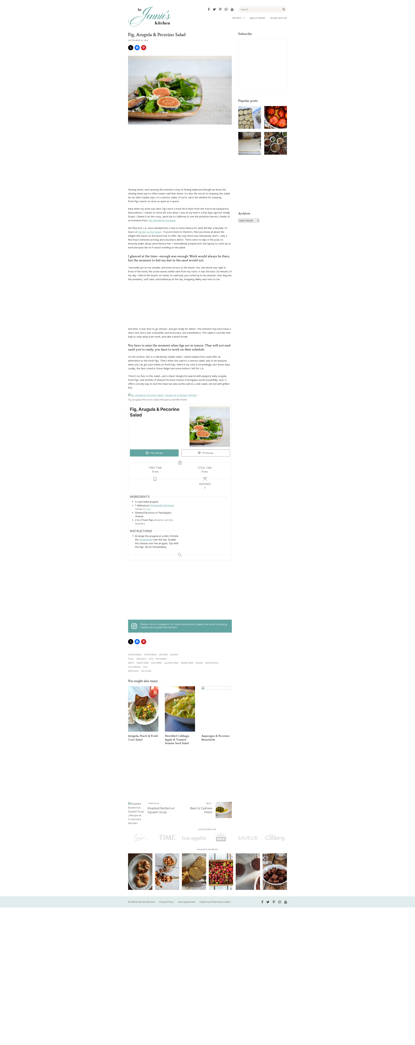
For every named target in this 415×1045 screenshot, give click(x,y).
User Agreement (186, 902)
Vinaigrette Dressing (162, 505)
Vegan (199, 663)
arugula (141, 659)
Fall (145, 667)
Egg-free (156, 663)
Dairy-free (143, 663)
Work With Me (278, 18)
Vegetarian (211, 663)
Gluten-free (171, 663)
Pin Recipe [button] (207, 453)
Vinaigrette (145, 539)
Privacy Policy (166, 902)
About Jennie (257, 18)
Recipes (237, 18)
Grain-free (187, 663)
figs (151, 659)
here (148, 509)
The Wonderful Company (162, 220)
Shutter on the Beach (149, 231)
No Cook (146, 671)
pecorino (161, 659)
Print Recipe (156, 453)
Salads (174, 654)
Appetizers (150, 654)
